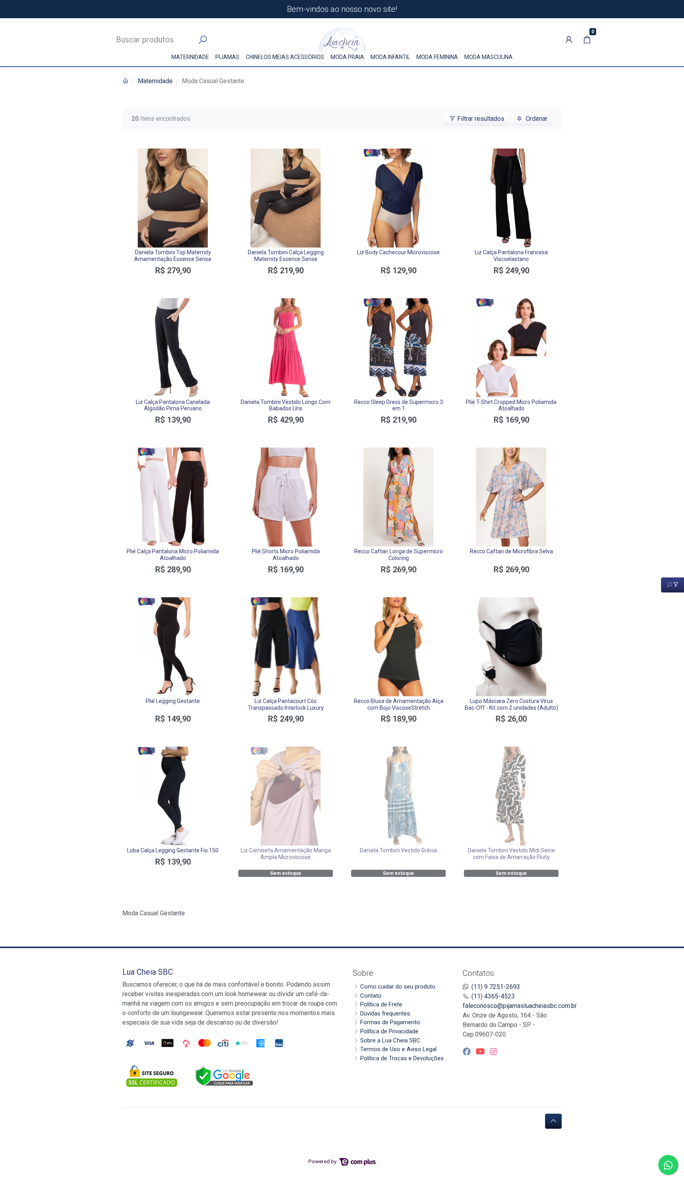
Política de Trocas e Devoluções (402, 1058)
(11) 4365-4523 (493, 996)
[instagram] (493, 1051)
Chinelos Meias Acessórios (285, 57)
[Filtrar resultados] (672, 584)
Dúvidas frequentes (385, 1013)
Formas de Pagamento (390, 1022)
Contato (371, 995)
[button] (568, 39)
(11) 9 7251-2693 (495, 987)
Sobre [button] (363, 973)
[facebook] (468, 1051)
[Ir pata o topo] (553, 1121)
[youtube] (481, 1051)
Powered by (323, 1161)
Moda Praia (347, 57)
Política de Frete (381, 1004)
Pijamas (227, 57)
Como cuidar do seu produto (397, 986)
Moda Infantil (390, 57)
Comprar (172, 284)
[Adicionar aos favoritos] (135, 155)
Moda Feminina (437, 57)
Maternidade (190, 57)
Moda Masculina (488, 57)
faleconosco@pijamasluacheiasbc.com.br (520, 1006)
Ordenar (535, 118)
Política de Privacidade (389, 1031)
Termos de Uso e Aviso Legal (398, 1049)
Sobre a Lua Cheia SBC (390, 1040)
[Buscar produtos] (202, 40)
